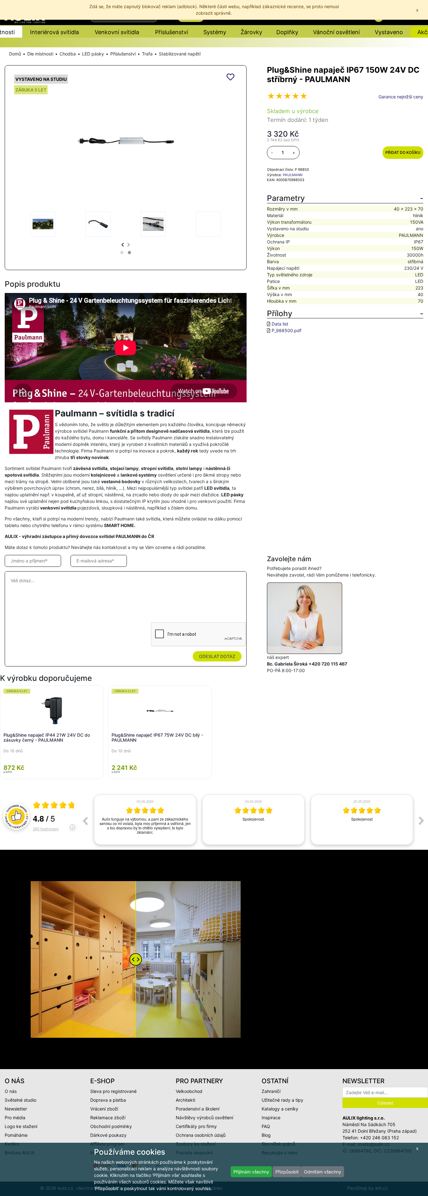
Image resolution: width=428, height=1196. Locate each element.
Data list (280, 323)
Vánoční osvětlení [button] (336, 32)
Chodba (68, 53)
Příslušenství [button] (171, 32)
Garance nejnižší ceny (400, 96)
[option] (145, 820)
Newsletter (16, 1108)
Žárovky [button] (251, 32)
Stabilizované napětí (180, 53)
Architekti (185, 1100)
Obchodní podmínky (111, 1126)
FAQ (266, 1126)
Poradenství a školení (197, 1108)
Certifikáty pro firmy (196, 1126)
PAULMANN (292, 175)
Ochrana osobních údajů (201, 1135)
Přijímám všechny (251, 1171)
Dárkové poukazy (108, 1135)
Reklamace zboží (107, 1117)
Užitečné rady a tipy (282, 1100)
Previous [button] (85, 820)
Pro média (15, 1117)
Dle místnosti (40, 53)
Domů (15, 53)
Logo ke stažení (21, 1126)
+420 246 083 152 (379, 1137)
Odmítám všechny (322, 1171)
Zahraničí (271, 1091)
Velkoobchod (189, 1091)
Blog (266, 1135)
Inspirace (271, 1117)
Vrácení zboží (104, 1108)
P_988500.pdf (286, 330)
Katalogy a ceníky (280, 1108)
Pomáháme (16, 1135)
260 (46, 828)
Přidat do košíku (402, 152)
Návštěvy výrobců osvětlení (204, 1117)
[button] (122, 252)
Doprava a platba (108, 1100)
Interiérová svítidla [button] (54, 32)
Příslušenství (123, 53)
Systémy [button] (214, 32)
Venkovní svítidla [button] (117, 32)
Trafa (147, 53)
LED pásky (93, 53)
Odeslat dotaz (217, 656)
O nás (11, 1091)
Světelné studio (20, 1100)
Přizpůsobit (287, 1171)
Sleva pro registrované (113, 1091)
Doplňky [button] (287, 32)
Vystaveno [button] (389, 32)
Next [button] (421, 820)
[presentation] (122, 244)
